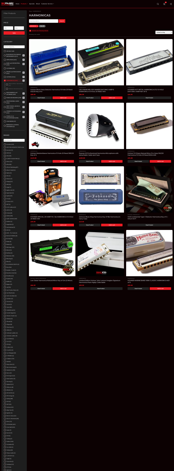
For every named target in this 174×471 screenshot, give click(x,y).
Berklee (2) (9, 253)
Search (62, 21)
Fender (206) (9, 441)
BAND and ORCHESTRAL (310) (13, 64)
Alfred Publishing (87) (12, 167)
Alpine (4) (9, 173)
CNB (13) (8, 330)
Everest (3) (9, 433)
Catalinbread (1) (10, 310)
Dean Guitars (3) (10, 378)
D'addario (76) (10, 358)
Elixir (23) (9, 421)
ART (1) (8, 204)
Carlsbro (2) (9, 298)
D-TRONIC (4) (10, 356)
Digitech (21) (10, 384)
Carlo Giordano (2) (11, 296)
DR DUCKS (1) (10, 393)
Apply (14, 33)
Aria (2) (8, 198)
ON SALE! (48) (10, 51)
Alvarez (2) (9, 178)
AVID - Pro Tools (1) (11, 233)
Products (23, 4)
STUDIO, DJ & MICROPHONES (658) (12, 117)
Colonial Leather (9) (11, 336)
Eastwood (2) (10, 407)
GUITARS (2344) (10, 77)
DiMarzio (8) (9, 387)
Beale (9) (8, 241)
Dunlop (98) (9, 398)
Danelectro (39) (10, 370)
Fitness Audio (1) (10, 453)
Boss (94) (9, 267)
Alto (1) (8, 176)
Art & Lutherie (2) (11, 207)
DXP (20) (8, 404)
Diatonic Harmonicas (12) (16, 89)
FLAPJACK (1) (10, 456)
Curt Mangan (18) (11, 353)
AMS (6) (8, 184)
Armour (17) (9, 201)
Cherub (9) (9, 321)
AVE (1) (8, 230)
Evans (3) (8, 430)
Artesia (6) (9, 213)
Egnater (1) (9, 413)
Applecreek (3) (10, 190)
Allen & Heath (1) (10, 170)
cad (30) (8, 287)
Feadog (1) (9, 438)
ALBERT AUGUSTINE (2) (13, 158)
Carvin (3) (9, 304)
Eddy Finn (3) (9, 410)
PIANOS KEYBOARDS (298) (13, 97)
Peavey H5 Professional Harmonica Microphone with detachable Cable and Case (98, 154)
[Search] (158, 4)
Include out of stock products (40, 30)
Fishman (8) (9, 450)
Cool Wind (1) (10, 338)
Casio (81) (9, 307)
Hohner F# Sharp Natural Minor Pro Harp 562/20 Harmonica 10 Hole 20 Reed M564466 (146, 154)
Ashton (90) (9, 216)
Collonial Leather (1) (12, 333)
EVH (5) (8, 436)
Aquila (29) (9, 196)
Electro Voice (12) (11, 415)
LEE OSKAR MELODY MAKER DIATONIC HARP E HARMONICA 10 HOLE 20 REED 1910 (96, 90)
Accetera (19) (10, 144)
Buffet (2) (9, 281)
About (38, 4)
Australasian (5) (10, 227)
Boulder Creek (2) (11, 270)
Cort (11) (8, 341)
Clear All (42, 26)
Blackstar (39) (10, 256)
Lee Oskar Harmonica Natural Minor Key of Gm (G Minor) (51, 280)
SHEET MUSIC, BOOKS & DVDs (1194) (13, 107)
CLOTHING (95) (10, 68)
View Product (41, 98)
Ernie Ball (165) (10, 427)
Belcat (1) (9, 250)
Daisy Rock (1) (10, 364)
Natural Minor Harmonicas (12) (16, 84)
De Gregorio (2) (10, 376)
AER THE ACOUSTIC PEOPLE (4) (15, 147)
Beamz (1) (9, 244)
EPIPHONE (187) (11, 424)
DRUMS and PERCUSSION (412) (13, 72)
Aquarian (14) (10, 193)
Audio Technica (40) (11, 218)
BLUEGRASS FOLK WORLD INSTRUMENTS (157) (13, 55)
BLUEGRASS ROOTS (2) (12, 264)
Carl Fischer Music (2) (12, 290)
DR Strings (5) (10, 395)
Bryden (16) (9, 278)
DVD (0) (8, 401)
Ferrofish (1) (9, 447)
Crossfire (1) (9, 350)
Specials (32, 4)
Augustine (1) (10, 224)
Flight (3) (8, 458)
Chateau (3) (9, 318)
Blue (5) (8, 261)
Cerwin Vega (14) (11, 313)
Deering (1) (9, 381)
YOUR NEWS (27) (11, 121)
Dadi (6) (8, 361)
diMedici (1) (9, 390)
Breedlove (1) (10, 276)
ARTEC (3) (9, 210)
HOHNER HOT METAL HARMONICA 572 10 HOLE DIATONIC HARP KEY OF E (146, 90)
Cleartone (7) (10, 327)
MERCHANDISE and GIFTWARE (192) (11, 93)
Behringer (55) (10, 247)
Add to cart (63, 98)
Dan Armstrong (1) (11, 367)
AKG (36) (8, 156)
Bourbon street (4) (11, 273)
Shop (30, 11)
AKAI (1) (8, 153)
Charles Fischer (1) (11, 316)
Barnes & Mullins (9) (11, 236)
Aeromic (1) (9, 150)
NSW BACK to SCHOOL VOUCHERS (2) (12, 125)
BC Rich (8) (9, 238)
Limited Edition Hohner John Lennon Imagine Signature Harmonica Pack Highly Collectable (99, 281)
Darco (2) (9, 373)
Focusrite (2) (9, 461)
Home (17, 4)
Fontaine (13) (10, 464)
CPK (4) (8, 344)
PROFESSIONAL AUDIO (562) (12, 102)
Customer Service (47, 4)
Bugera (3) (9, 284)
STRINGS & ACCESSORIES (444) (13, 112)
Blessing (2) (9, 258)
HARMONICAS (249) (12, 80)
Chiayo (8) (9, 324)
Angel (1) (8, 187)
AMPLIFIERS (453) (11, 59)
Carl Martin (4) (10, 293)
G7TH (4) (8, 467)
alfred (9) (8, 164)
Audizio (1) (9, 221)
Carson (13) (9, 301)
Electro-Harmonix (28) (12, 418)
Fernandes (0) (10, 444)
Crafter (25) (9, 347)
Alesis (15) (9, 161)
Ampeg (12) (9, 181)
